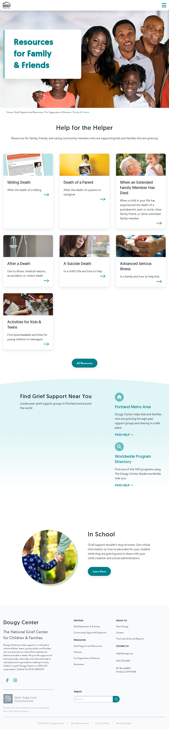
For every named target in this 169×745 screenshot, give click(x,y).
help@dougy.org (124, 653)
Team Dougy (122, 626)
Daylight (127, 723)
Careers (120, 632)
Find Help (122, 435)
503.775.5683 (123, 660)
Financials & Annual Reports (130, 638)
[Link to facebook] (7, 680)
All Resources (84, 363)
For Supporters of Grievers (58, 112)
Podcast (78, 652)
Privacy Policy (102, 723)
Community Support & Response (90, 632)
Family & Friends (81, 112)
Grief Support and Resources (29, 112)
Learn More (99, 571)
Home (10, 112)
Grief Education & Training (87, 626)
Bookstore (79, 664)
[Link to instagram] (15, 680)
